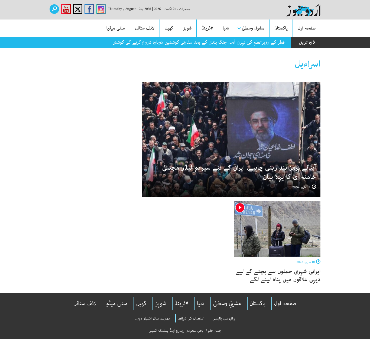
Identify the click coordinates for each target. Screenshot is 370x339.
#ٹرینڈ (207, 28)
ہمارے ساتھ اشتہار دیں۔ (152, 318)
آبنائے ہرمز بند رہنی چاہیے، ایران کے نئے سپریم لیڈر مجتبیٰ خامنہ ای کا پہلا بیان (239, 172)
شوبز (187, 28)
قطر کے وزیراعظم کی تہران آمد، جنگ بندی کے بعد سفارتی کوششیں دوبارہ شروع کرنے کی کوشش (198, 42)
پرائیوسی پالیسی (223, 318)
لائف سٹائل (145, 28)
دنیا (226, 28)
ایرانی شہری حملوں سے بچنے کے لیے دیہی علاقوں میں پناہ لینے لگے (278, 275)
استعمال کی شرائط (191, 318)
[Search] (54, 9)
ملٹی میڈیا (115, 28)
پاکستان (281, 28)
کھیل (169, 28)
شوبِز (160, 303)
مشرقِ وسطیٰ (227, 303)
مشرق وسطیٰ (253, 28)
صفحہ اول (307, 28)
